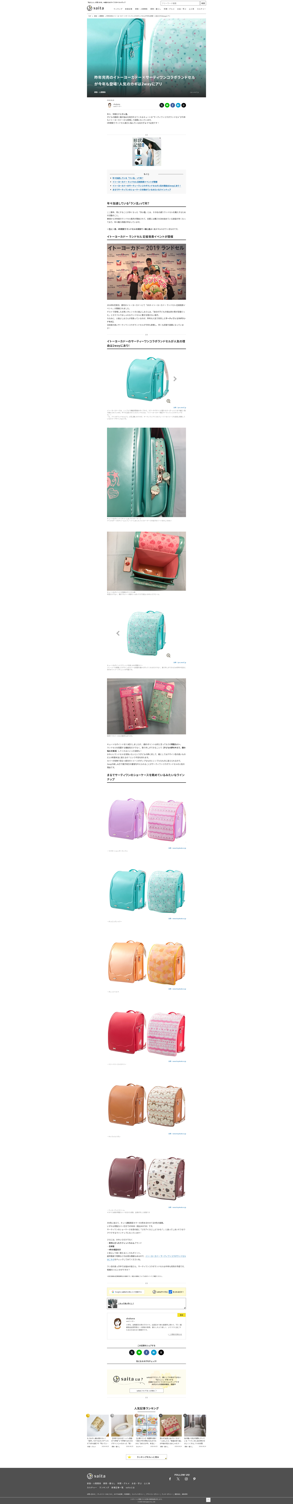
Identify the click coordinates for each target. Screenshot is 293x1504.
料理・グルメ (169, 9)
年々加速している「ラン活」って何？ (128, 178)
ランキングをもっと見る (148, 1457)
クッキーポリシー (167, 1494)
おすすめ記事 (118, 1494)
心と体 (191, 9)
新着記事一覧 (117, 1487)
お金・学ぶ (181, 9)
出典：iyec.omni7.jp (180, 407)
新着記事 (128, 9)
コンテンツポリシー (138, 1494)
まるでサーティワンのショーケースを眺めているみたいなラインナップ (142, 189)
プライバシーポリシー (153, 1494)
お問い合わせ (91, 1494)
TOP (89, 16)
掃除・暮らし (155, 9)
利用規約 (127, 1494)
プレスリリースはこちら (104, 1494)
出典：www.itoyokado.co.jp (177, 848)
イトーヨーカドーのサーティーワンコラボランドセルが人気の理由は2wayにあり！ (147, 185)
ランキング (118, 9)
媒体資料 (185, 1494)
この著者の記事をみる (175, 1334)
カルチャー (201, 9)
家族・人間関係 (141, 9)
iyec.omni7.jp (194, 92)
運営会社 (177, 1494)
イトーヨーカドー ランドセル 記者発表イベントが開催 (135, 181)
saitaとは (130, 1487)
